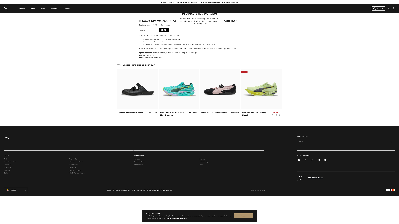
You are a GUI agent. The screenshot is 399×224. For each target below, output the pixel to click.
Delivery (6, 173)
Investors (202, 159)
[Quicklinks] (393, 8)
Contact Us (7, 164)
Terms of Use (73, 167)
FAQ (5, 159)
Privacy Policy (73, 164)
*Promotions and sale (76, 162)
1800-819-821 (150, 55)
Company (137, 159)
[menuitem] (22, 8)
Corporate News (139, 162)
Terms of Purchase (75, 170)
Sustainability (203, 162)
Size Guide (7, 167)
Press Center (138, 164)
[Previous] (120, 93)
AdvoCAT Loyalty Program (77, 173)
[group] (137, 93)
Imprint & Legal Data (258, 190)
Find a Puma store (10, 162)
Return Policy (73, 159)
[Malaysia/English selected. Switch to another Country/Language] (15, 190)
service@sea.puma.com (153, 58)
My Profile (7, 170)
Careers (201, 164)
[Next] (278, 93)
